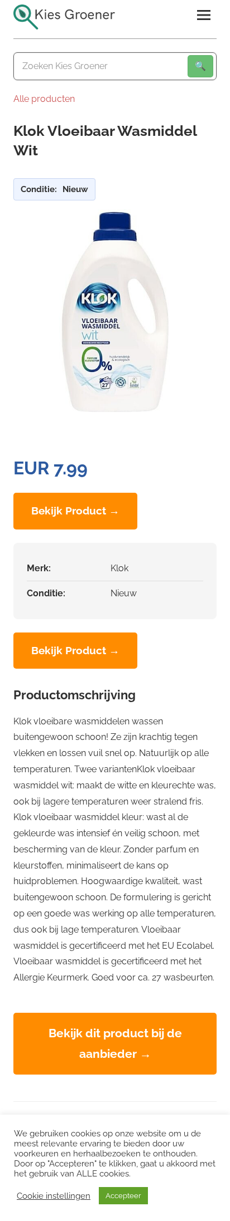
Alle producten (44, 99)
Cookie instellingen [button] (53, 1195)
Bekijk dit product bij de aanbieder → (115, 1043)
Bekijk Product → (75, 510)
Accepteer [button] (123, 1195)
